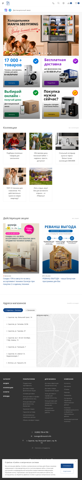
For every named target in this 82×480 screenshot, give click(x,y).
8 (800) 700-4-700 (41, 432)
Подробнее (67, 471)
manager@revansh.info (42, 436)
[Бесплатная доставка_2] (60, 72)
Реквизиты (67, 395)
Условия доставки (29, 394)
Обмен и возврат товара (31, 420)
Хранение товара (28, 409)
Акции (6, 383)
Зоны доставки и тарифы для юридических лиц (51, 396)
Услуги (6, 392)
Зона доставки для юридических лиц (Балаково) (51, 403)
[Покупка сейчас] (60, 104)
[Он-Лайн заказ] (21, 104)
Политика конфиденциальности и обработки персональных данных (71, 412)
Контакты (67, 383)
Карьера (67, 392)
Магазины (67, 386)
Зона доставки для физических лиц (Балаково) (29, 404)
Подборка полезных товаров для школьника (14, 155)
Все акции (75, 218)
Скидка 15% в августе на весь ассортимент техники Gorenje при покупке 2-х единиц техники (19, 281)
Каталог (6, 379)
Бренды (6, 396)
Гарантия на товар (29, 412)
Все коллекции (74, 128)
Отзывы (66, 389)
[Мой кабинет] (63, 3)
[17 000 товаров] (21, 72)
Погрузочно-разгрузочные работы (49, 410)
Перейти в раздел (73, 303)
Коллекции (8, 388)
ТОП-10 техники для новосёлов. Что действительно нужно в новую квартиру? (15, 193)
